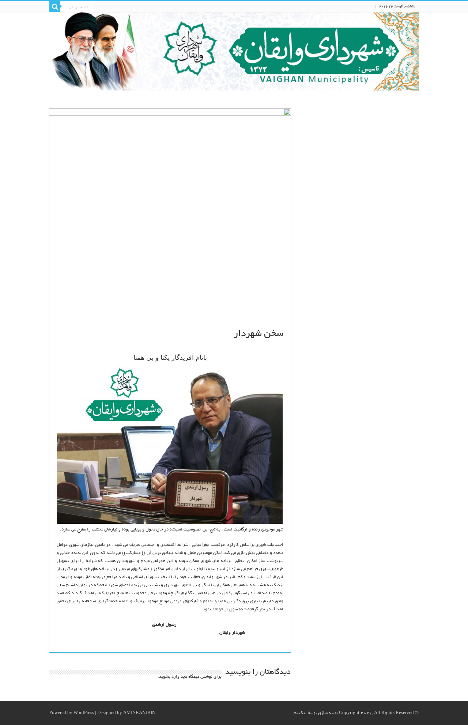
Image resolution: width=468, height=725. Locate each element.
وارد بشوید (169, 676)
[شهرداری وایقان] (234, 51)
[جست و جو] (54, 6)
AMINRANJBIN (139, 713)
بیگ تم (300, 713)
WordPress (83, 713)
